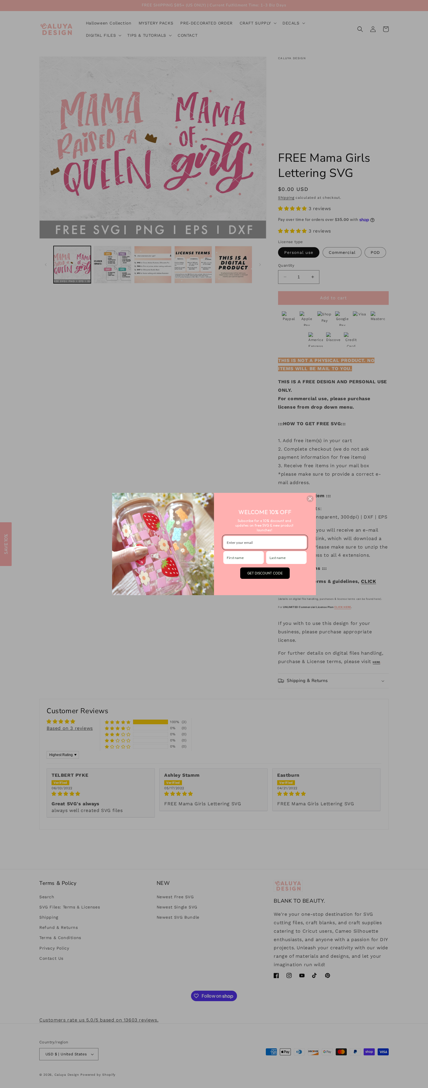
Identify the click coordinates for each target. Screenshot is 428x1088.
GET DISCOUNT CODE (265, 573)
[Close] (310, 498)
